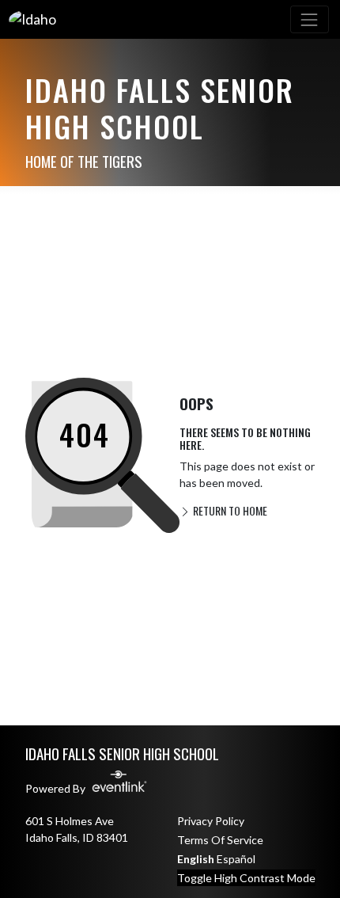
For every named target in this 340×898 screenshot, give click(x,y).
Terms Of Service (220, 840)
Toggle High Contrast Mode (246, 878)
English (195, 859)
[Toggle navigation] (309, 19)
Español (236, 859)
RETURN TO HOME (229, 510)
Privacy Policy (210, 821)
